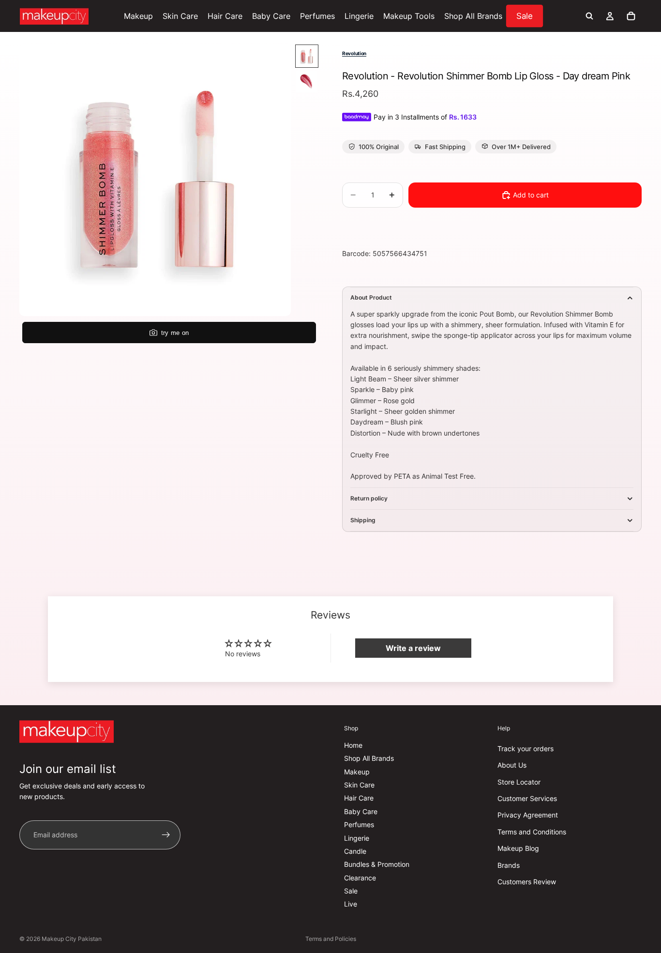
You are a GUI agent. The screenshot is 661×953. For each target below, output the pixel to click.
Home (353, 745)
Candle (355, 851)
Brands (508, 865)
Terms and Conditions (531, 832)
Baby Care (360, 811)
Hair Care (359, 798)
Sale (351, 891)
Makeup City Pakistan (72, 938)
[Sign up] (166, 835)
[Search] (589, 16)
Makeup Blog (518, 849)
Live (350, 904)
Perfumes (359, 825)
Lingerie (356, 838)
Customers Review (526, 881)
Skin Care (359, 785)
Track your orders (525, 748)
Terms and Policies (330, 938)
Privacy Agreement (527, 815)
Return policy (369, 498)
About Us (511, 765)
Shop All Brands (369, 759)
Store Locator (519, 782)
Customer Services (527, 798)
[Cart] (631, 16)
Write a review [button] (413, 648)
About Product (371, 297)
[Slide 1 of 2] (306, 56)
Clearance (360, 878)
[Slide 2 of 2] (306, 81)
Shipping (363, 520)
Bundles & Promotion (376, 865)
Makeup (357, 772)
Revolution (354, 53)
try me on (175, 332)
